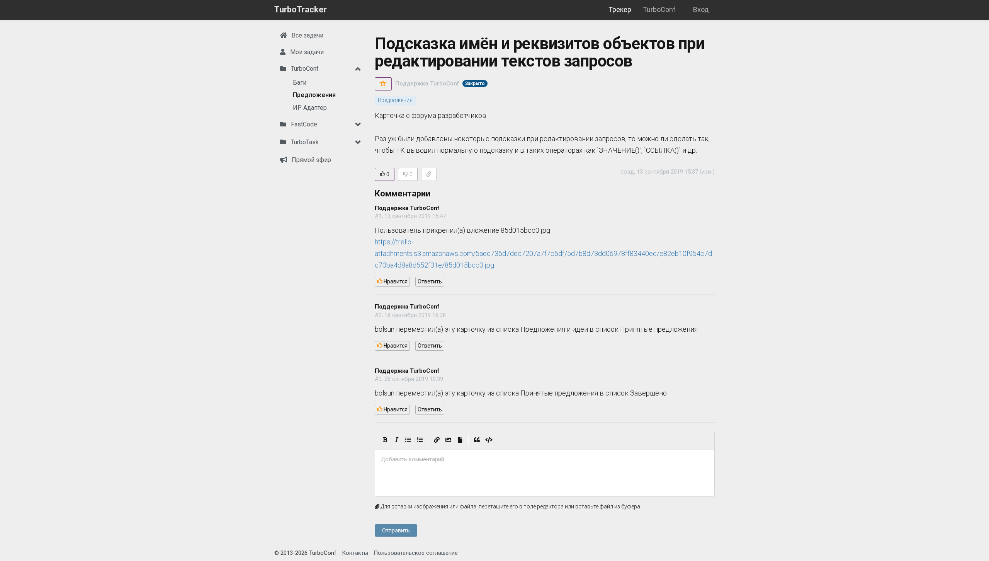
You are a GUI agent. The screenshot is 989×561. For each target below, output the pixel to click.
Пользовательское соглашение (416, 552)
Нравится (395, 281)
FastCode (303, 124)
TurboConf (659, 9)
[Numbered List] (419, 440)
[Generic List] (408, 440)
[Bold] (385, 440)
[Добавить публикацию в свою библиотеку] (383, 83)
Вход (701, 9)
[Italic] (396, 440)
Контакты (355, 552)
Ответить (430, 281)
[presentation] (544, 459)
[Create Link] (436, 440)
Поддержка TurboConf (427, 83)
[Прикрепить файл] (460, 440)
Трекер (619, 9)
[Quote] (477, 440)
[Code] (489, 440)
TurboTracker (300, 9)
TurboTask (304, 142)
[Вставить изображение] (448, 440)
